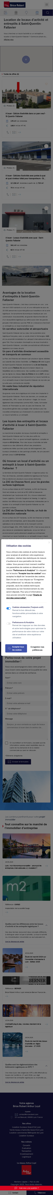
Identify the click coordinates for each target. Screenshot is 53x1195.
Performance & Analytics (23, 622)
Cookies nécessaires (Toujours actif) (27, 607)
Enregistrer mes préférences (37, 648)
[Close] (49, 542)
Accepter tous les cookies (18, 648)
